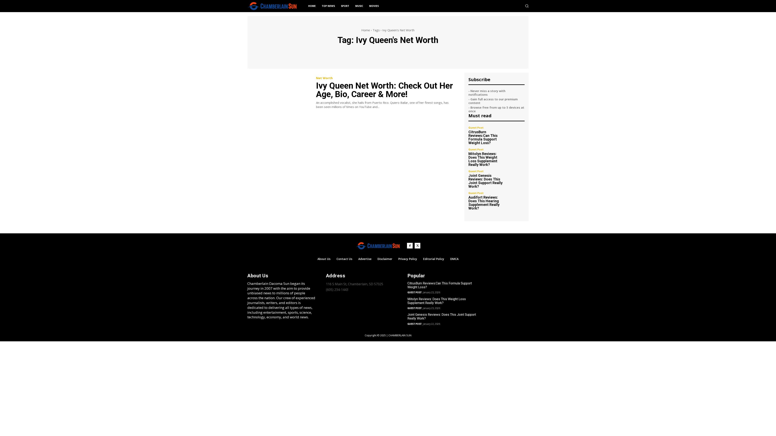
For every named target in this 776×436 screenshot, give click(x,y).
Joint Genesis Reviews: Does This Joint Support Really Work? (485, 181)
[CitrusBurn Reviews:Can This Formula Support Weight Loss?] (516, 134)
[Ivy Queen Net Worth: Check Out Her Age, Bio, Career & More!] (278, 93)
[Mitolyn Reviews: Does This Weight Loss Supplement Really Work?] (516, 156)
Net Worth (324, 78)
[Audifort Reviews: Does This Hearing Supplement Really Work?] (516, 200)
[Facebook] (410, 245)
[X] (417, 245)
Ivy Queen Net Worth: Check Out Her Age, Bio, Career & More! (384, 90)
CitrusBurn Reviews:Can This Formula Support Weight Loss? (483, 137)
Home (365, 30)
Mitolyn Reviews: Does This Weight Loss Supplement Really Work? (482, 159)
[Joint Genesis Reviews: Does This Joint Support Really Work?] (516, 178)
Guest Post (476, 127)
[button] (527, 6)
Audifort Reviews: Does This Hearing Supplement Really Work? (484, 202)
